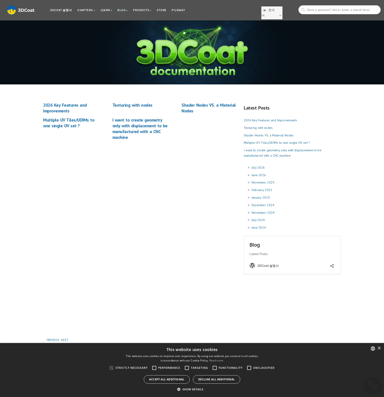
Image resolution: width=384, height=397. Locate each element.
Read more (216, 360)
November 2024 (263, 213)
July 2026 (258, 168)
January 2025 (261, 197)
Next (64, 340)
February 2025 (262, 190)
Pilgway (178, 10)
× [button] (379, 348)
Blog (121, 10)
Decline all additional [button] (216, 379)
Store (161, 10)
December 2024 (263, 205)
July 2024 (258, 220)
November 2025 (263, 182)
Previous (53, 340)
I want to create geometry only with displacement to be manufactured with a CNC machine (140, 128)
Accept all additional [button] (166, 379)
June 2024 (259, 227)
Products (141, 10)
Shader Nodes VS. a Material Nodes (269, 135)
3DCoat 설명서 (61, 10)
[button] (191, 389)
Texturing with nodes (132, 105)
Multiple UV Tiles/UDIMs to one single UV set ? (68, 123)
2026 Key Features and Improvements (65, 108)
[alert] (192, 370)
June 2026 (259, 175)
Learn (105, 10)
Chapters (85, 10)
